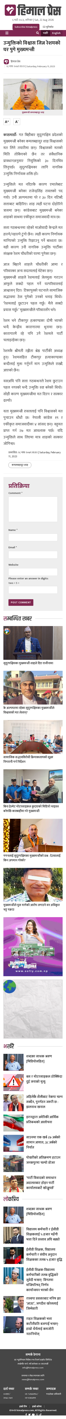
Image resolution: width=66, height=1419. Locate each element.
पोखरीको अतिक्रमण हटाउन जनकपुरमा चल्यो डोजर (43, 1160)
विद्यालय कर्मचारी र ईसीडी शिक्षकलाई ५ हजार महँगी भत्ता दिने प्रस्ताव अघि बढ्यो (43, 1234)
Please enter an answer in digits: (28, 578)
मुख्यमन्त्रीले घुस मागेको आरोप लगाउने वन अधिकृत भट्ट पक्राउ (31, 907)
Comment (15, 493)
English (56, 33)
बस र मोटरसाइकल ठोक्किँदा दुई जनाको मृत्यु (44, 1079)
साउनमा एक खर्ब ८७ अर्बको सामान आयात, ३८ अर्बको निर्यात (43, 1142)
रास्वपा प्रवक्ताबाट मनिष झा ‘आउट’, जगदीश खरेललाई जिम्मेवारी (43, 1304)
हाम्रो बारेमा (37, 1406)
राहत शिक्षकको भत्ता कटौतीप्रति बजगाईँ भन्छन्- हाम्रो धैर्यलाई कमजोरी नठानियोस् (42, 1326)
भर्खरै (45, 33)
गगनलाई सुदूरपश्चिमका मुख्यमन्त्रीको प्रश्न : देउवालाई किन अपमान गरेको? (31, 858)
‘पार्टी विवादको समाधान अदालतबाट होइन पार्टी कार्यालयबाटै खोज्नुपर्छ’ (41, 1183)
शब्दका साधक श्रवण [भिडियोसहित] (39, 1058)
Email (12, 547)
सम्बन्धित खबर (17, 618)
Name (12, 530)
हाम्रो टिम (23, 1406)
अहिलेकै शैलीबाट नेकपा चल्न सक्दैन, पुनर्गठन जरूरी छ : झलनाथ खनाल (44, 1102)
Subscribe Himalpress (26, 27)
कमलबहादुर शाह (20, 465)
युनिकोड (49, 27)
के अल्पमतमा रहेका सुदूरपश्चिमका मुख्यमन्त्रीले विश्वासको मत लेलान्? (28, 710)
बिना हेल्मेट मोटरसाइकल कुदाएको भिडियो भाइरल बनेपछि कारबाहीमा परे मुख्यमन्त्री (31, 809)
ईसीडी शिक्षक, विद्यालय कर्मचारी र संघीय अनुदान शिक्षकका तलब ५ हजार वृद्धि (44, 1255)
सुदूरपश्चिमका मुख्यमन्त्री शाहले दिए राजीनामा (28, 663)
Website (13, 565)
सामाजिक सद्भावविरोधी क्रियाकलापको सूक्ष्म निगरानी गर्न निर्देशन (28, 759)
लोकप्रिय (11, 1199)
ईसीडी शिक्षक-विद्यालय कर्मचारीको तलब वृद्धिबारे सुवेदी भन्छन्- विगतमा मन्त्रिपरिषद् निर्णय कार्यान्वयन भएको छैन (42, 1280)
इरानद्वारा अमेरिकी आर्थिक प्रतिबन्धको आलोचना (42, 1119)
